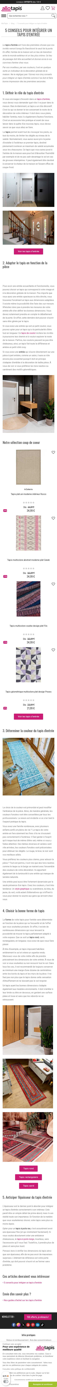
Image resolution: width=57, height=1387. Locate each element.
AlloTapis (4, 23)
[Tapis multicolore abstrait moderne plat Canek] (28, 533)
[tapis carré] (28, 1137)
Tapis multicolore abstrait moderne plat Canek (28, 560)
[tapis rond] (28, 1030)
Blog (12, 23)
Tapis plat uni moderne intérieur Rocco (28, 494)
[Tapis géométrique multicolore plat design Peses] (28, 664)
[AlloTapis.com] (14, 9)
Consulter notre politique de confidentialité (19, 1369)
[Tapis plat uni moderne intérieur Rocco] (28, 467)
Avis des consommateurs (40, 1340)
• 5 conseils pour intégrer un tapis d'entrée (22, 1282)
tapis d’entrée (43, 99)
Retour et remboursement (17, 1340)
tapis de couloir (28, 333)
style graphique (22, 889)
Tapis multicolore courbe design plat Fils (28, 626)
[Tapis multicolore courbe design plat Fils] (28, 599)
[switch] (5, 1381)
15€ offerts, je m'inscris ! (38, 1317)
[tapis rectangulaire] (28, 1083)
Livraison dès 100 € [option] (28, 2)
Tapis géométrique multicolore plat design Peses (28, 692)
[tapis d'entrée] (28, 190)
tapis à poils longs (25, 1239)
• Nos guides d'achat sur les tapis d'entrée (22, 1300)
